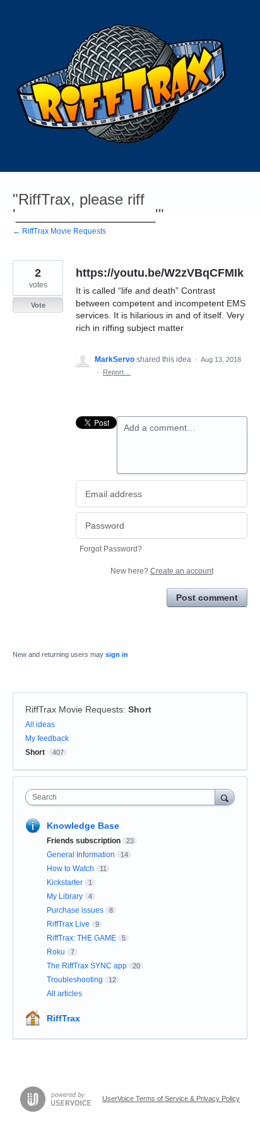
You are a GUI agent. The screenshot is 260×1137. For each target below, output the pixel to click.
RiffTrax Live (68, 924)
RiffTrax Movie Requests (74, 709)
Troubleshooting (75, 979)
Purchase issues (75, 910)
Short (139, 709)
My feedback (47, 738)
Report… (117, 372)
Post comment (207, 598)
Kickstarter (65, 882)
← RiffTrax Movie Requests (59, 231)
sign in (116, 654)
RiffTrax (63, 1018)
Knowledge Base (83, 826)
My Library (65, 896)
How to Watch (70, 868)
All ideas (40, 724)
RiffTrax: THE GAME (81, 938)
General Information (81, 854)
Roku (56, 952)
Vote (38, 305)
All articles (64, 993)
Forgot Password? (111, 548)
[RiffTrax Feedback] (123, 86)
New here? (161, 571)
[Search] (225, 797)
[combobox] (123, 797)
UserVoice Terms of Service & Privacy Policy (171, 1098)
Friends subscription (84, 840)
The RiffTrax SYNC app (87, 965)
